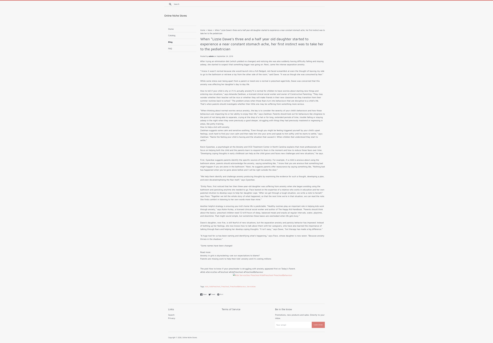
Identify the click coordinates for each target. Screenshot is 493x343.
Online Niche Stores (189, 337)
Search (171, 315)
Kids (206, 286)
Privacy (171, 318)
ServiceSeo (251, 286)
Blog (170, 42)
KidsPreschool (214, 286)
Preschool (225, 286)
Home (171, 29)
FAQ (170, 48)
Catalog (171, 35)
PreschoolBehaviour (238, 286)
